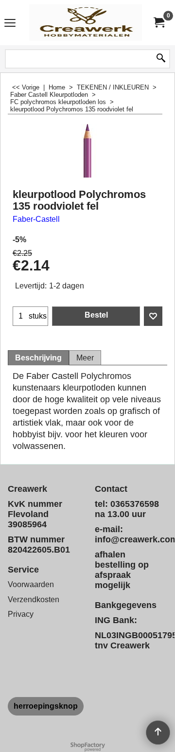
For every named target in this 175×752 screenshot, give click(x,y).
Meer (85, 358)
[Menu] (10, 23)
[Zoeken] (161, 59)
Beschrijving (38, 358)
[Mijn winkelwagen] (158, 23)
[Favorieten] (153, 316)
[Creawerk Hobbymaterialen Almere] (85, 22)
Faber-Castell (36, 219)
